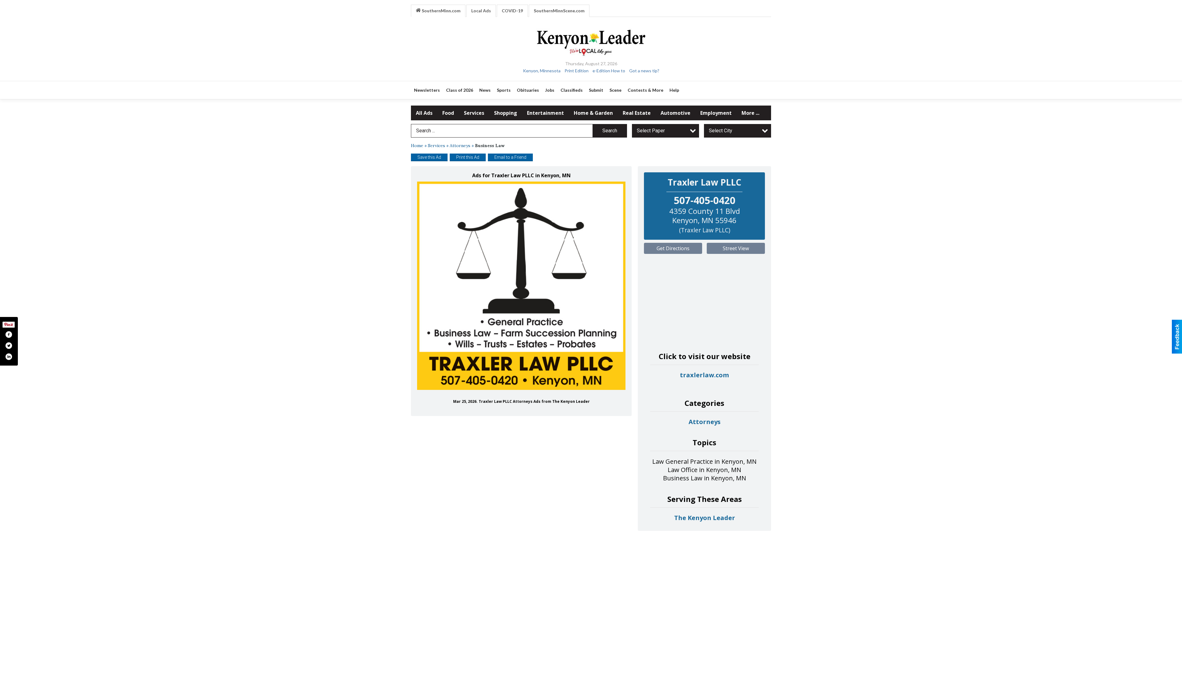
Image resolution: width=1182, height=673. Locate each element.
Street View (736, 248)
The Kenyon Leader (704, 518)
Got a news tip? (644, 70)
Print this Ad (467, 157)
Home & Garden (593, 113)
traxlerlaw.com (704, 375)
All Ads (424, 113)
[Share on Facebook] (9, 334)
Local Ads (481, 10)
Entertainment (545, 113)
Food (448, 113)
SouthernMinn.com (440, 10)
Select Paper (651, 131)
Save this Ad (429, 157)
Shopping (505, 113)
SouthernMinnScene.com (559, 10)
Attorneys (460, 145)
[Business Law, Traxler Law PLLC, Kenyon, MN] (521, 286)
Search (609, 131)
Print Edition (577, 70)
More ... (750, 113)
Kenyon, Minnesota (542, 70)
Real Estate (637, 113)
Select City (720, 131)
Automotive (675, 113)
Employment (716, 113)
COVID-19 (512, 10)
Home (417, 145)
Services (474, 113)
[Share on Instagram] (9, 356)
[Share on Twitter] (9, 345)
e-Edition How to (609, 70)
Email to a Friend (510, 157)
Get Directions (673, 248)
